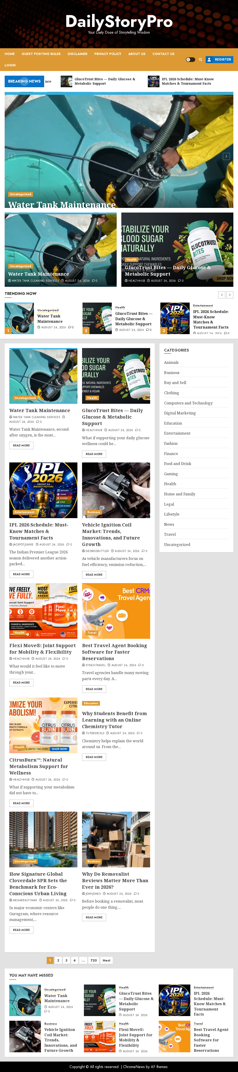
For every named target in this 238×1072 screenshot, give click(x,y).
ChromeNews (134, 1066)
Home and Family (179, 494)
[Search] (200, 59)
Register (223, 59)
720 (94, 960)
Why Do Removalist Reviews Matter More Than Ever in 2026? (115, 880)
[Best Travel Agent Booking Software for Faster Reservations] (116, 611)
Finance (171, 453)
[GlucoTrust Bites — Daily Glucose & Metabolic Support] (177, 250)
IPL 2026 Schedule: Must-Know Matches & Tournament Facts (133, 319)
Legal (169, 504)
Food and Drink (177, 463)
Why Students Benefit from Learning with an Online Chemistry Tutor (114, 720)
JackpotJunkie (23, 545)
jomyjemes (93, 894)
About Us (136, 54)
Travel (91, 633)
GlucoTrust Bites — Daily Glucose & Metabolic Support (168, 270)
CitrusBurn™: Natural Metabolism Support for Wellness (38, 766)
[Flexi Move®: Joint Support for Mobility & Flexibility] (43, 611)
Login (10, 65)
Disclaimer (77, 54)
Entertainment (125, 306)
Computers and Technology (188, 403)
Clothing (171, 392)
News (169, 524)
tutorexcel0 (95, 733)
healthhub (137, 281)
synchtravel (96, 665)
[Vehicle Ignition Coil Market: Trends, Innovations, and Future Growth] (175, 318)
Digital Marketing (180, 413)
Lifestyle (171, 514)
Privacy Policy (107, 54)
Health (131, 260)
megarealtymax (25, 900)
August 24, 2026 (77, 281)
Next (106, 960)
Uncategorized (20, 194)
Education (91, 703)
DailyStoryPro (119, 21)
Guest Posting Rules (41, 54)
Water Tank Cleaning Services (35, 281)
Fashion (171, 443)
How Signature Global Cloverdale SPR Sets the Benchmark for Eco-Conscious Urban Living (38, 884)
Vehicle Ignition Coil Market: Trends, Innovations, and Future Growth (111, 534)
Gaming (171, 473)
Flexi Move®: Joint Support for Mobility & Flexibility (42, 648)
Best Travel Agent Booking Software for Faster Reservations (114, 652)
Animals (171, 362)
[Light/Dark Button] (190, 59)
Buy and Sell (175, 382)
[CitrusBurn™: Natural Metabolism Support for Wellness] (43, 725)
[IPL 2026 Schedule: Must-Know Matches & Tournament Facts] (97, 318)
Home (10, 54)
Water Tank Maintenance (62, 204)
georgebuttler (97, 551)
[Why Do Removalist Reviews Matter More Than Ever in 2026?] (116, 839)
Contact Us (163, 54)
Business (199, 306)
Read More (21, 445)
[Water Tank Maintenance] (119, 156)
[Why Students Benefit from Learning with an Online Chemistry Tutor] (116, 703)
